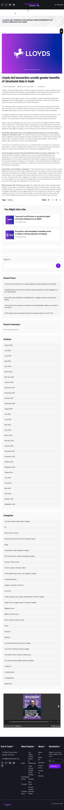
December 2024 (9, 451)
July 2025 (7, 414)
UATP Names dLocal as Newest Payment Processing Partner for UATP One (28, 313)
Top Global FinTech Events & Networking (17, 655)
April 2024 (7, 493)
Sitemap (40, 776)
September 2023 (9, 504)
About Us (40, 753)
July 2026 (7, 350)
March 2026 (8, 372)
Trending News (9, 672)
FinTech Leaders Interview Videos (15, 568)
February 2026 (9, 377)
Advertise (41, 762)
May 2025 (7, 425)
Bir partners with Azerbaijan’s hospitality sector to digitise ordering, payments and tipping (30, 298)
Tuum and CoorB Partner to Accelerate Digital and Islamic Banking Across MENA (30, 284)
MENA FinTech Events (11, 614)
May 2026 (7, 361)
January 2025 (8, 446)
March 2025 (8, 435)
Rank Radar (30, 783)
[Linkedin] (9, 4)
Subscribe (60, 5)
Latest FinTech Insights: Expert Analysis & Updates (20, 602)
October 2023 (8, 499)
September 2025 (9, 403)
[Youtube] (13, 4)
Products (7, 631)
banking (10, 200)
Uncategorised (9, 678)
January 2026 (8, 382)
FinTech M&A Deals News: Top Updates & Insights (20, 573)
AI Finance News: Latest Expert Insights (17, 521)
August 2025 (8, 409)
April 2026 (7, 366)
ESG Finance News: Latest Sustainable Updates (19, 556)
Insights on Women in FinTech (14, 585)
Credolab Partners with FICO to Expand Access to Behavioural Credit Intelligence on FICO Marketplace (31, 291)
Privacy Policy (40, 767)
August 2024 (8, 472)
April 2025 (7, 430)
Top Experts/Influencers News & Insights (17, 643)
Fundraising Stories (10, 579)
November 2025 (9, 393)
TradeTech (7, 666)
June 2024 (7, 483)
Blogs (6, 544)
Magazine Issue (9, 608)
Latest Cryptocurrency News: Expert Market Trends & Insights (24, 597)
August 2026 (8, 345)
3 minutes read (21, 237)
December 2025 (9, 387)
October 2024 (8, 462)
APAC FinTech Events (11, 533)
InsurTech (7, 591)
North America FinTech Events (14, 620)
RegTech (7, 637)
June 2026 (7, 356)
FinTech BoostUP (9, 86)
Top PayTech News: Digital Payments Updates (19, 660)
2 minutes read (21, 222)
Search (7, 259)
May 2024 (7, 488)
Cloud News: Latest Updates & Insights (16, 550)
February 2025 (9, 440)
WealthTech (8, 684)
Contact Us (40, 772)
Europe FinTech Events (11, 562)
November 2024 (9, 456)
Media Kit (40, 758)
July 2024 (7, 478)
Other (6, 626)
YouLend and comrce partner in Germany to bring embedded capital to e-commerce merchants (31, 306)
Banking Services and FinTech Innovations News (19, 539)
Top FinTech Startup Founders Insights (16, 649)
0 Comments (41, 86)
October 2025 (8, 398)
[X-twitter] (6, 4)
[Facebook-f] (2, 4)
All (5, 527)
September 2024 (9, 467)
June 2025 (7, 419)
